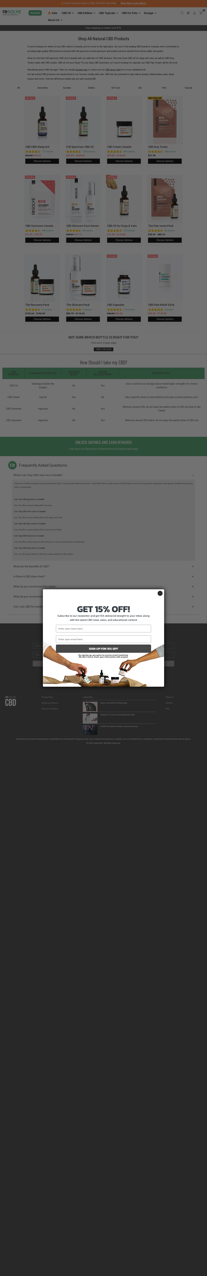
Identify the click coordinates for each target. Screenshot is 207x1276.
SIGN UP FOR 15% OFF (103, 648)
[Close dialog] (160, 593)
